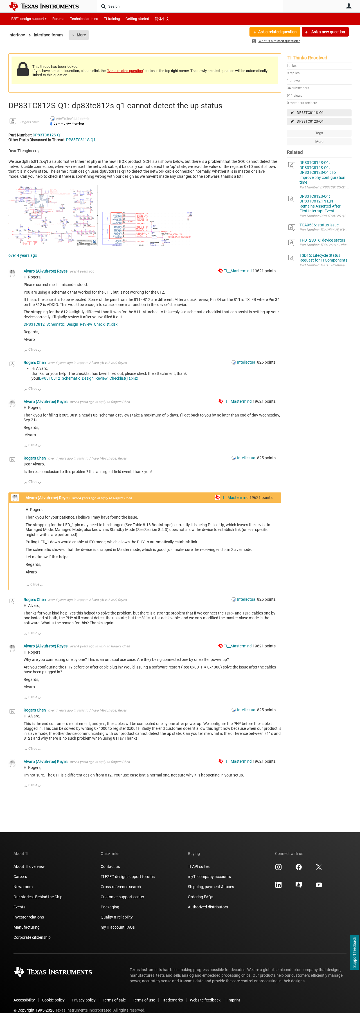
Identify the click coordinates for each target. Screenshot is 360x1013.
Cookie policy (53, 1000)
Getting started (137, 19)
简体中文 (162, 19)
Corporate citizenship (32, 937)
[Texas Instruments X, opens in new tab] (319, 869)
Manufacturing (27, 927)
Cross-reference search (121, 886)
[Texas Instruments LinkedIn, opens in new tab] (278, 886)
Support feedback (354, 952)
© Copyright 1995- (34, 1010)
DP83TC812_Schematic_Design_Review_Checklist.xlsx (71, 324)
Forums (58, 19)
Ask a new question (327, 32)
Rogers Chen (29, 122)
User (349, 6)
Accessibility (24, 1000)
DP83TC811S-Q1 (310, 113)
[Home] (47, 6)
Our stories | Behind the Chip (38, 897)
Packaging (110, 907)
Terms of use (144, 1000)
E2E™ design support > (29, 19)
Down (39, 351)
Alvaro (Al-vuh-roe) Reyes (46, 271)
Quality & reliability (117, 917)
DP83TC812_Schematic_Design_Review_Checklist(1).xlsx (88, 378)
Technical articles (84, 19)
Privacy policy (84, 1000)
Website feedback (205, 1000)
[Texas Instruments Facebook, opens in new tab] (298, 869)
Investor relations (29, 917)
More (81, 35)
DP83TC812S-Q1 (310, 121)
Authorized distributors (208, 907)
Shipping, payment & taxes (211, 886)
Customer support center (122, 897)
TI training (112, 19)
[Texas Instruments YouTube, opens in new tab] (319, 886)
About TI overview (29, 866)
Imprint (234, 1000)
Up (26, 351)
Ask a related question (277, 32)
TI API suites (199, 866)
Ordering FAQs (200, 897)
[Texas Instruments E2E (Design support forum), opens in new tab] (298, 886)
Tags (319, 133)
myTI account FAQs (118, 927)
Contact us (110, 866)
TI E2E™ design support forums (128, 876)
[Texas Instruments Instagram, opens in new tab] (278, 869)
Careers (20, 876)
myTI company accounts (209, 876)
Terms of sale (114, 1000)
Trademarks (172, 1000)
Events (19, 907)
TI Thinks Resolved (307, 57)
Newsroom (23, 886)
